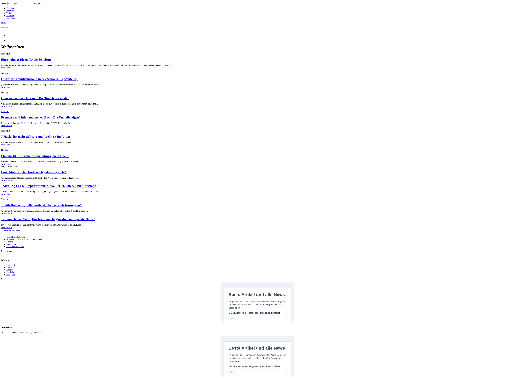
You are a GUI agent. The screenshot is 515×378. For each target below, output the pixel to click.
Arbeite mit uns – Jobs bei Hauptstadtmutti (24, 239)
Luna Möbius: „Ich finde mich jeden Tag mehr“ (34, 172)
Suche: (4, 3)
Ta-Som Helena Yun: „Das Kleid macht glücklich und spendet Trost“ (48, 219)
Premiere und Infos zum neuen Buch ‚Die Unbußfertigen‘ (40, 117)
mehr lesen (6, 68)
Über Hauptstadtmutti (15, 237)
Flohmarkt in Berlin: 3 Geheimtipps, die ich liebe (35, 156)
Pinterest (10, 11)
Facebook (10, 8)
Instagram (10, 18)
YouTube (10, 15)
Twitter (9, 13)
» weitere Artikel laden (10, 230)
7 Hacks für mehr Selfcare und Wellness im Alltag (35, 136)
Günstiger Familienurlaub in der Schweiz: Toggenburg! (39, 79)
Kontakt (9, 242)
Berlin (4, 150)
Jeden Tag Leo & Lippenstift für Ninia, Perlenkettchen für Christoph (48, 186)
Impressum (11, 244)
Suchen (37, 4)
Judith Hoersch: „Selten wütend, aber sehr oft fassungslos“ (41, 205)
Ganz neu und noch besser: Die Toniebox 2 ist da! (35, 98)
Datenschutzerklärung (15, 246)
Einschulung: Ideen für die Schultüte (26, 59)
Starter (5, 111)
